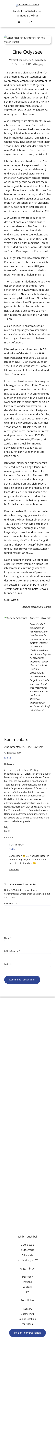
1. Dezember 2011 (12, 753)
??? (36, 1260)
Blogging (38, 64)
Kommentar (10, 903)
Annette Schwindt (32, 60)
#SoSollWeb (27, 1244)
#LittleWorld (27, 1249)
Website (8, 964)
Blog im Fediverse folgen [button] (27, 1332)
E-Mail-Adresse (12, 951)
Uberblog (26, 1260)
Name (8, 938)
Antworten (9, 837)
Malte (7, 757)
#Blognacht (27, 1255)
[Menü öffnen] (19, 21)
